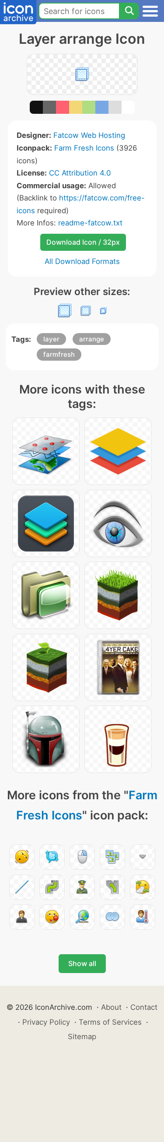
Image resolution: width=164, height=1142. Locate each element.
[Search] (129, 11)
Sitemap (82, 1036)
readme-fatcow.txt (90, 222)
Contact (143, 1007)
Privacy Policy (46, 1022)
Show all (82, 963)
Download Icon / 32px (83, 242)
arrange (91, 339)
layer (51, 339)
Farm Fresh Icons (84, 148)
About (111, 1007)
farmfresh (59, 354)
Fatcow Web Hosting (89, 135)
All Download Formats (82, 261)
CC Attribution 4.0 (80, 173)
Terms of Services (110, 1022)
